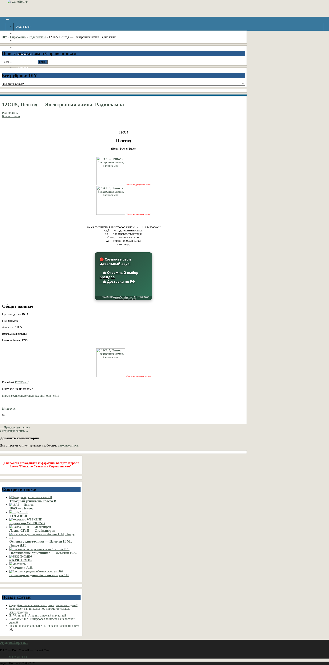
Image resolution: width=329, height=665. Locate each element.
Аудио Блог (23, 26)
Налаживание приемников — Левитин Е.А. (43, 553)
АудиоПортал (14, 642)
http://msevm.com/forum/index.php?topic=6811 (30, 395)
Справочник (18, 37)
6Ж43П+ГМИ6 (20, 560)
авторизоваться (68, 445)
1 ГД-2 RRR (18, 516)
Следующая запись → (14, 430)
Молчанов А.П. (21, 568)
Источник (8, 408)
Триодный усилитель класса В (32, 501)
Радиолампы (37, 37)
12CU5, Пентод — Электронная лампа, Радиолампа (63, 104)
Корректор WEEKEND (27, 523)
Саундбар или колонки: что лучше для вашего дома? (43, 605)
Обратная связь (17, 656)
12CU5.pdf (21, 382)
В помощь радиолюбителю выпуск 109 (39, 575)
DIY (4, 37)
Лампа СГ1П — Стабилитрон (32, 530)
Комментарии (11, 116)
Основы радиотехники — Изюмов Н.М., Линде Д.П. (40, 543)
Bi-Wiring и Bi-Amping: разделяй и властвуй (37, 615)
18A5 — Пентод (21, 508)
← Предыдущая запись (15, 427)
